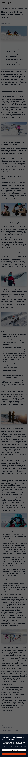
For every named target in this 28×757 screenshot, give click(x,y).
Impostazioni (14, 750)
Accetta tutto (14, 754)
